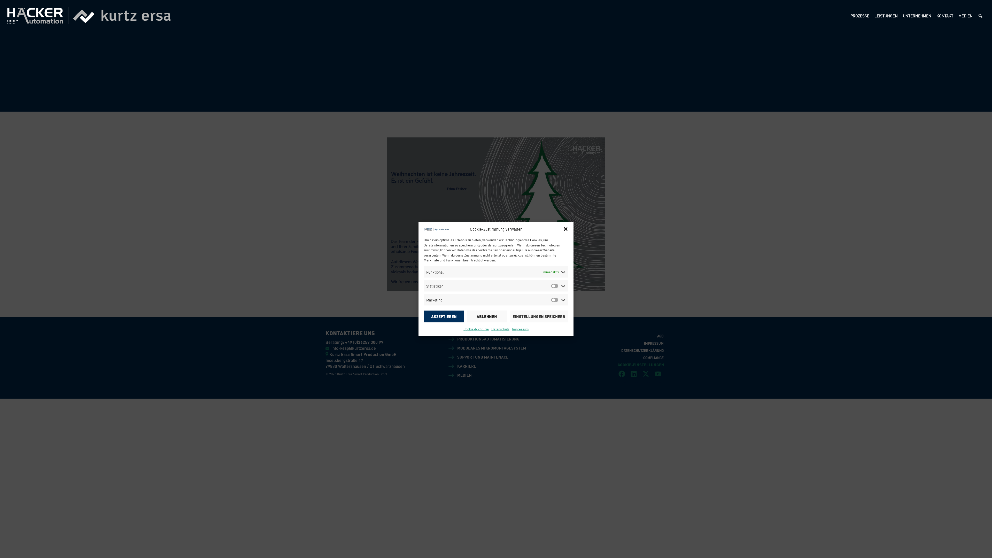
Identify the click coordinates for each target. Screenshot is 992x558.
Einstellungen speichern (539, 316)
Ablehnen (487, 316)
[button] (565, 229)
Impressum (520, 328)
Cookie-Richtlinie (476, 328)
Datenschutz (500, 328)
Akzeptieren (444, 316)
